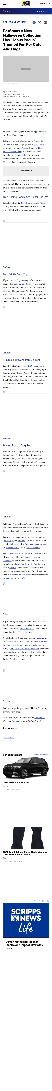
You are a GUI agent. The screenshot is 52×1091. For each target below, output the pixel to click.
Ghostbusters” (12, 547)
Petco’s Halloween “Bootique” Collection (22, 553)
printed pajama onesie (22, 574)
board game (18, 644)
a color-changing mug (39, 637)
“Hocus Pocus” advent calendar (24, 648)
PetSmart (13, 84)
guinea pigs (8, 540)
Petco (5, 614)
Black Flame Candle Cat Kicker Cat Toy (25, 196)
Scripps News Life (14, 22)
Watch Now (44, 4)
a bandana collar (19, 154)
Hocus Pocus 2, (27, 628)
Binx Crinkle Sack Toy (15, 274)
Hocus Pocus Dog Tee (17, 445)
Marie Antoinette (35, 563)
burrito (12, 567)
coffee (26, 641)
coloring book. (37, 644)
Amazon (6, 701)
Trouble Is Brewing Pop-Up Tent (21, 359)
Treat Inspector (33, 547)
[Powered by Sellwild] (45, 901)
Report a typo (9, 738)
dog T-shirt (16, 454)
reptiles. (21, 540)
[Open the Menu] (4, 4)
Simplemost (39, 717)
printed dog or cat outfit (14, 578)
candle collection (15, 641)
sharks (33, 543)
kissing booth (20, 563)
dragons (43, 543)
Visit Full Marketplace (40, 755)
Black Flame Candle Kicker (33, 202)
